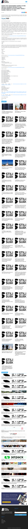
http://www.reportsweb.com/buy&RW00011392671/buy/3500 (16, 67)
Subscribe (20, 514)
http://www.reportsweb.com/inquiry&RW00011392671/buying (16, 55)
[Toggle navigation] (26, 1)
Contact (2, 522)
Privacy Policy (3, 520)
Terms (2, 519)
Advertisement (3, 521)
